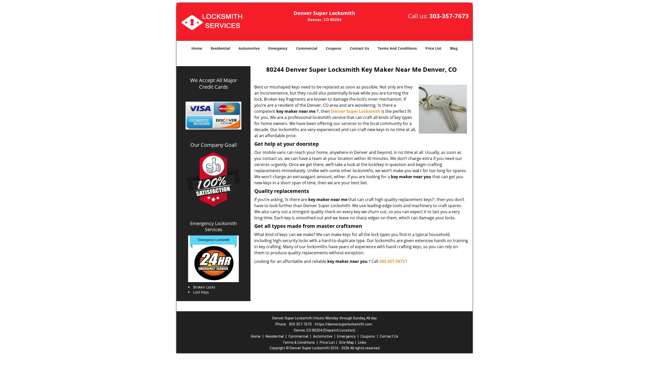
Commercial (306, 48)
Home (196, 48)
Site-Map (346, 342)
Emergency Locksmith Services (213, 226)
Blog (454, 48)
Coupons (333, 48)
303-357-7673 (449, 16)
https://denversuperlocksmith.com (343, 324)
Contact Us (359, 48)
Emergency (277, 48)
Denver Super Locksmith (355, 111)
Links (362, 342)
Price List (433, 48)
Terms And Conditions (397, 48)
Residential (220, 48)
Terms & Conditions (299, 342)
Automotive (249, 48)
